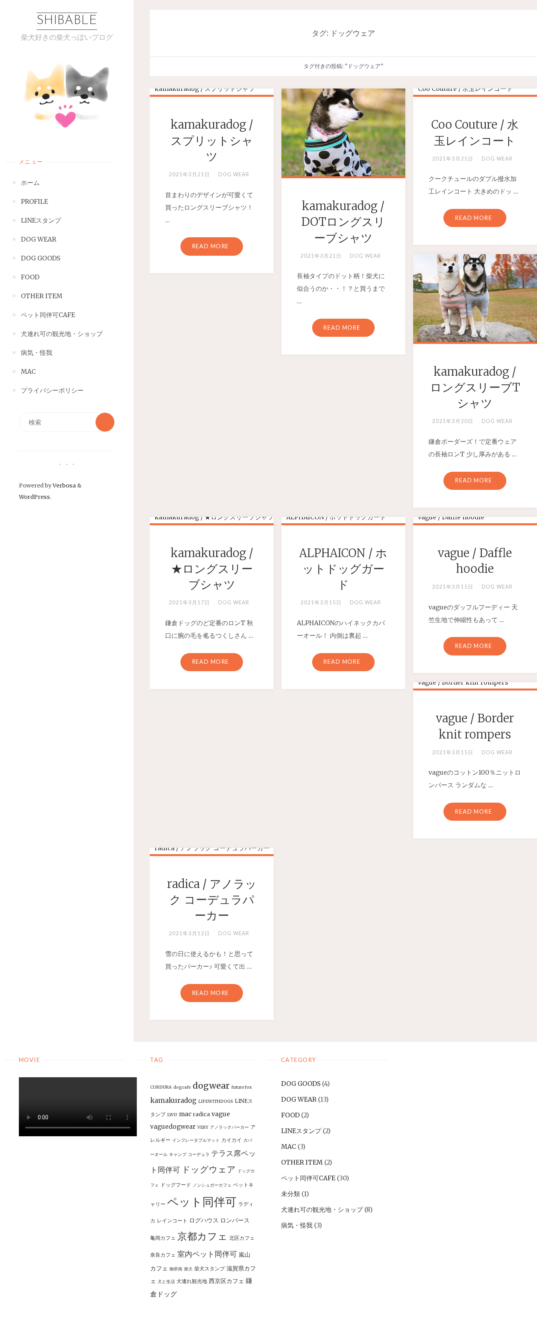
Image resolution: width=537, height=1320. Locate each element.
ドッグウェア (209, 1169)
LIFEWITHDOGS (215, 1101)
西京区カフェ (226, 1281)
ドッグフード (175, 1185)
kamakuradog (173, 1100)
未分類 (290, 1194)
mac (185, 1114)
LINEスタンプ (301, 1131)
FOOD (290, 1115)
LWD (172, 1114)
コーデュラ (199, 1154)
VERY (202, 1127)
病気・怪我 (297, 1225)
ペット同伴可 (202, 1201)
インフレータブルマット (196, 1140)
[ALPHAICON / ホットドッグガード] (343, 517)
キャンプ (177, 1154)
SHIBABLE (67, 21)
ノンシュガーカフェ (212, 1185)
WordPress (34, 496)
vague (220, 1114)
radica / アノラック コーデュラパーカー (212, 900)
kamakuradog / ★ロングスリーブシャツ (212, 569)
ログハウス (204, 1220)
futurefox (241, 1087)
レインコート (172, 1220)
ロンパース (235, 1220)
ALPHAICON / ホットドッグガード (343, 569)
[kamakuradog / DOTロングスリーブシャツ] (343, 129)
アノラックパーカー (229, 1127)
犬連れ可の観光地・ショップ (322, 1209)
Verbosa (63, 485)
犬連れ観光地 (192, 1281)
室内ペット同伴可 (207, 1254)
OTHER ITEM (302, 1162)
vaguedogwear (173, 1126)
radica (201, 1114)
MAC (288, 1146)
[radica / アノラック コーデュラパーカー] (211, 848)
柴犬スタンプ (209, 1268)
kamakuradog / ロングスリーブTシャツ (475, 388)
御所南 (175, 1269)
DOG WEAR (233, 174)
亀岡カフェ (163, 1238)
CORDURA (161, 1087)
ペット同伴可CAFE (308, 1178)
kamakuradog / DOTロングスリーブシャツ (343, 222)
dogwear (211, 1085)
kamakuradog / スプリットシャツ (212, 141)
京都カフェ (202, 1236)
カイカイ (231, 1140)
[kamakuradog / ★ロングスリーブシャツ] (211, 517)
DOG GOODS (300, 1083)
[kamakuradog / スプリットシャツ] (211, 88)
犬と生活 (166, 1281)
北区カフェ (242, 1238)
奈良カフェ (163, 1255)
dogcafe (182, 1087)
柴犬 (188, 1269)
